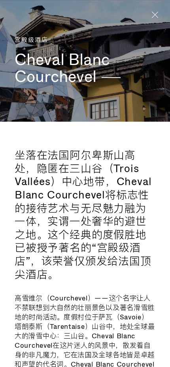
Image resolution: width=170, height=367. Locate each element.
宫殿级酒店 (31, 40)
